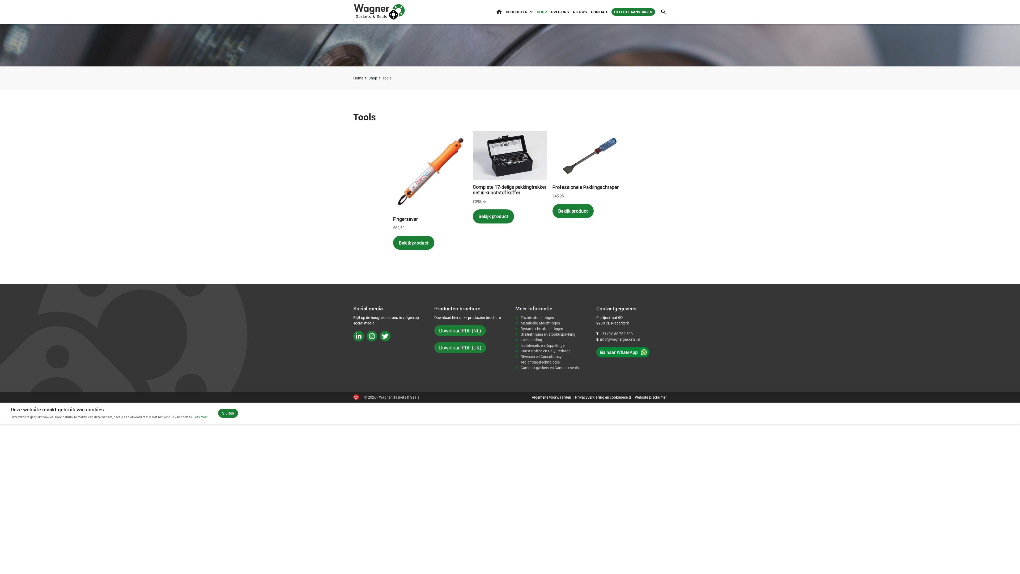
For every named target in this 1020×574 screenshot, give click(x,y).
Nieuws (580, 11)
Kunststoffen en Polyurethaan (546, 350)
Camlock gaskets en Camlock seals (550, 367)
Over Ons (560, 11)
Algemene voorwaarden (551, 397)
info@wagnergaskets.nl (620, 339)
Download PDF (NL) (460, 330)
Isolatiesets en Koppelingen (544, 345)
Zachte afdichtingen (537, 317)
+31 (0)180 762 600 (616, 333)
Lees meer (200, 417)
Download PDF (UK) (460, 347)
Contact (599, 11)
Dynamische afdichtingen (542, 328)
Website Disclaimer (651, 397)
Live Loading (531, 339)
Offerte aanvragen (633, 11)
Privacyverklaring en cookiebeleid (603, 397)
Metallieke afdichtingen (540, 323)
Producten (517, 11)
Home (499, 11)
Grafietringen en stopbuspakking (548, 334)
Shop (542, 11)
